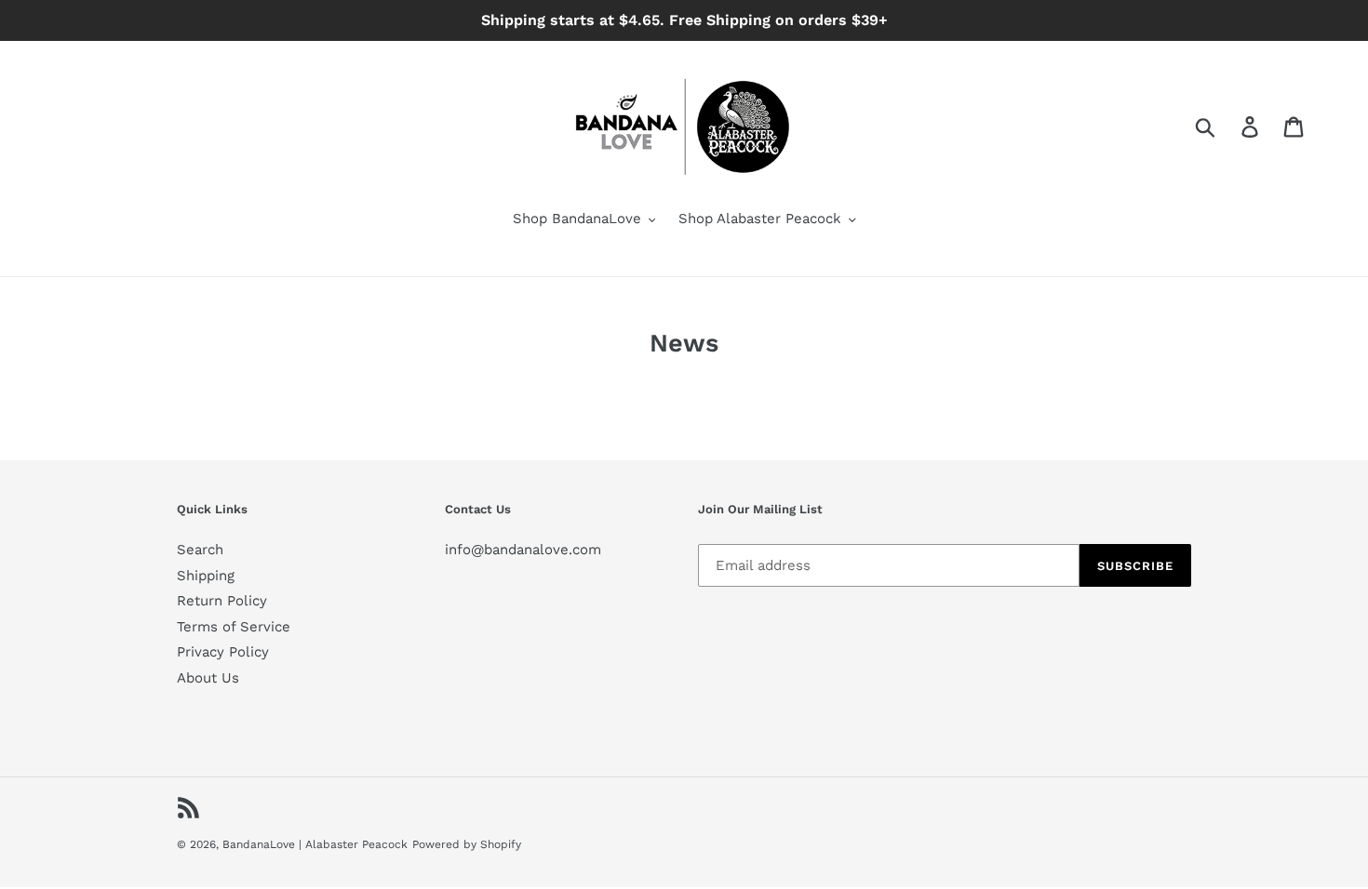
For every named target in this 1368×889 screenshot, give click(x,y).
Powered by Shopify (466, 844)
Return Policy (222, 600)
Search (200, 549)
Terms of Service (233, 626)
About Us (208, 678)
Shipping (206, 575)
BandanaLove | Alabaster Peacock (315, 844)
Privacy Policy (223, 652)
